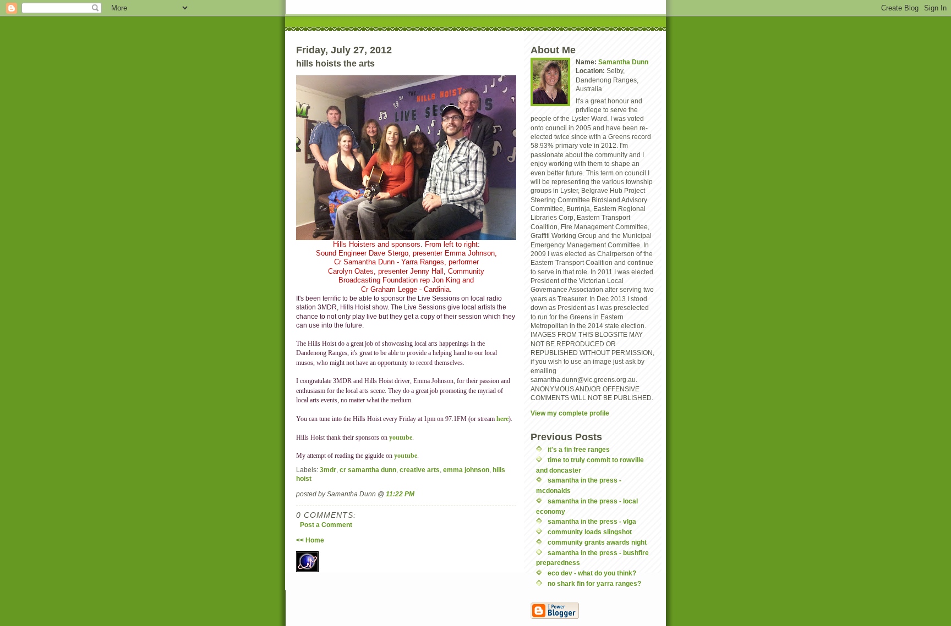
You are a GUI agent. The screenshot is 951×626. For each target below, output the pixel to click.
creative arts (420, 469)
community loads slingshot (590, 531)
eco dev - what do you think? (592, 573)
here (502, 419)
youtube (400, 437)
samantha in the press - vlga (592, 521)
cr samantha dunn (368, 469)
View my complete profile (570, 413)
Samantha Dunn (623, 61)
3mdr (328, 469)
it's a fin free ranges (579, 449)
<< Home (310, 540)
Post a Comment (326, 524)
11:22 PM (400, 493)
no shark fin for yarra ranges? (594, 583)
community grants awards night (597, 542)
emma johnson (466, 469)
